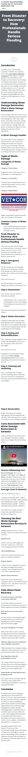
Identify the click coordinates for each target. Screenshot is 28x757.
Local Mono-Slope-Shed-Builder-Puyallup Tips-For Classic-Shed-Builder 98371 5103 (12, 4)
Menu (3, 8)
